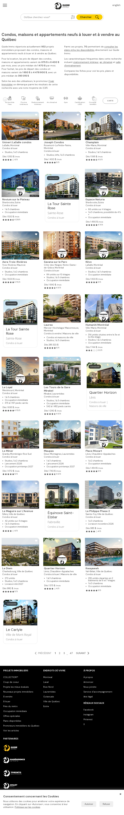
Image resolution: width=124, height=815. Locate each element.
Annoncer (88, 682)
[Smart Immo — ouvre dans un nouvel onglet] (22, 786)
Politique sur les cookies (27, 807)
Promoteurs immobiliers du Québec (21, 725)
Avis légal (88, 696)
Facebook (88, 709)
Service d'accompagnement (97, 691)
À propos (88, 677)
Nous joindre (89, 687)
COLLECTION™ (10, 677)
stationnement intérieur (85, 62)
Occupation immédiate (15, 711)
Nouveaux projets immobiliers (18, 691)
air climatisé (106, 62)
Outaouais (48, 696)
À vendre (7, 696)
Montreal (47, 677)
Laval (46, 682)
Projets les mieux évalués (16, 687)
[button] (73, 17)
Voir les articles (11, 730)
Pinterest (88, 719)
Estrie (46, 706)
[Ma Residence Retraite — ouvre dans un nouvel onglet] (22, 760)
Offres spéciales (11, 716)
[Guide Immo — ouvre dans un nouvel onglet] (22, 748)
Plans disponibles (12, 721)
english (116, 5)
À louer (6, 701)
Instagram (88, 714)
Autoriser (89, 804)
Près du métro (10, 706)
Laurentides (49, 691)
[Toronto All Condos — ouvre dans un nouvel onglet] (22, 773)
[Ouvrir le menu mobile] (5, 5)
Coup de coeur (11, 682)
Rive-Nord (48, 687)
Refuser (106, 804)
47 (71, 653)
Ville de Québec (51, 701)
